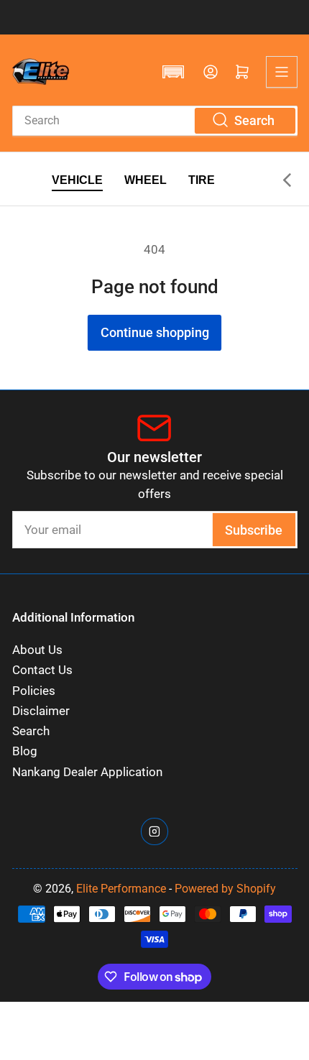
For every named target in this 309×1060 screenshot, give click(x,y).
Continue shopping (155, 332)
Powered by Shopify (225, 888)
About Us (37, 650)
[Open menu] (282, 72)
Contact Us (42, 670)
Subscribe (253, 530)
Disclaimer (41, 711)
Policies (33, 691)
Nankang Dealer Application (87, 772)
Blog (24, 751)
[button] (173, 72)
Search (31, 731)
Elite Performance (121, 888)
